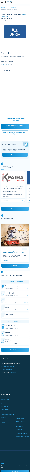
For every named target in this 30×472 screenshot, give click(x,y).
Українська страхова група (12, 286)
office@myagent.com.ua (8, 366)
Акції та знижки (4, 406)
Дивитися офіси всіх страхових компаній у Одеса (14, 133)
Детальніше (14, 154)
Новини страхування (6, 411)
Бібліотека (3, 420)
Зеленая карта (19, 426)
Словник (3, 422)
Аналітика (3, 417)
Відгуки (3, 403)
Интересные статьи (20, 439)
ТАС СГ (7, 300)
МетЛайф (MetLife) (10, 325)
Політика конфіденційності (7, 369)
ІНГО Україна (9, 314)
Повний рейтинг (14, 349)
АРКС (7, 307)
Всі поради (14, 265)
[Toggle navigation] (27, 2)
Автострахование (20, 418)
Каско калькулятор (20, 423)
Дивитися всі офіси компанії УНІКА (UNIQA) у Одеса (14, 126)
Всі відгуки (14, 208)
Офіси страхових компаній (7, 414)
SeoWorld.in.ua (13, 372)
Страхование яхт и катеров (22, 436)
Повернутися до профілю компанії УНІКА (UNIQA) (16, 119)
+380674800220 (5, 64)
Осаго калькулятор (20, 421)
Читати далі (5, 260)
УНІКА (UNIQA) (9, 293)
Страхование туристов (21, 433)
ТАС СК (7, 332)
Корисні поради (5, 409)
